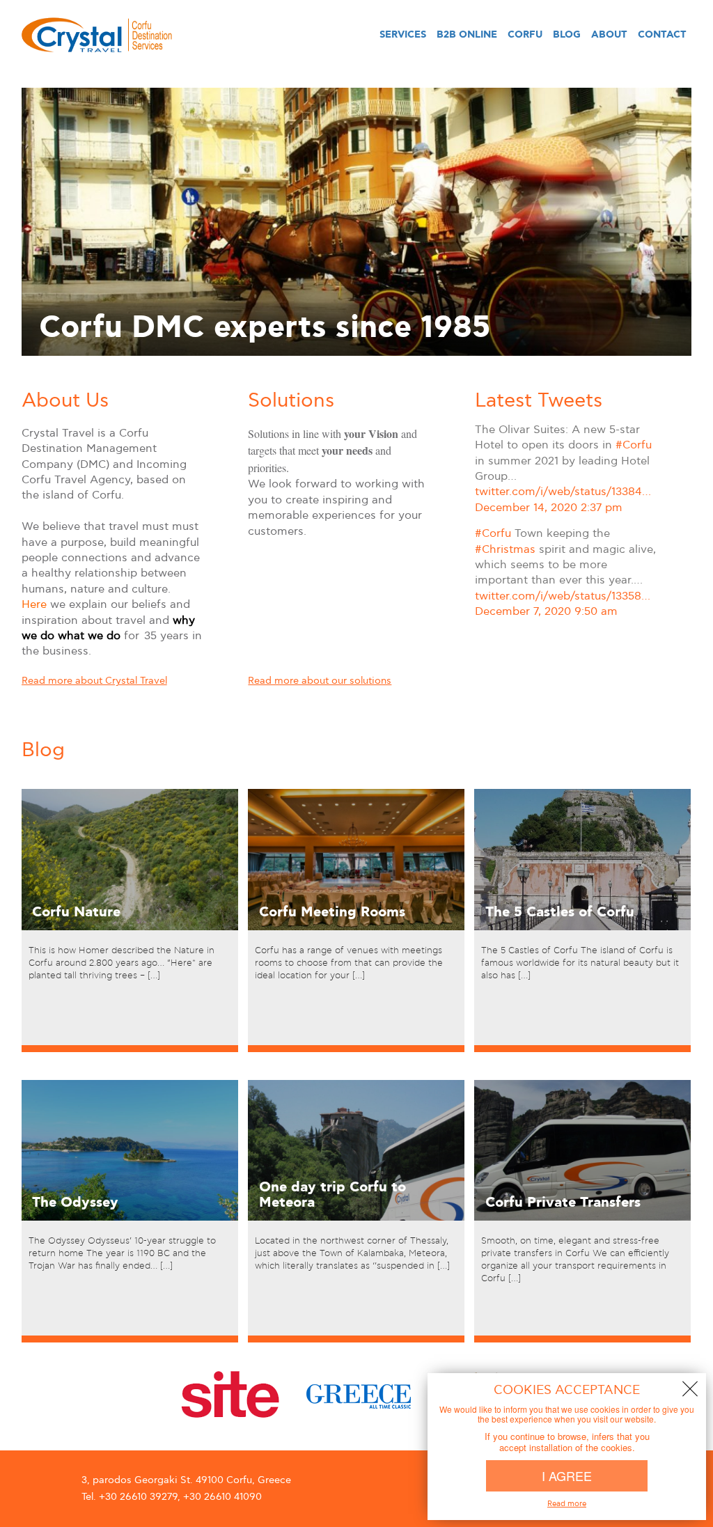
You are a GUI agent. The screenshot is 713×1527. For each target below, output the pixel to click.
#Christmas (505, 549)
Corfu (525, 35)
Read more (69, 1051)
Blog (567, 35)
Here (34, 604)
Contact (662, 35)
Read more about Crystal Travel (94, 681)
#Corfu (634, 445)
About (609, 35)
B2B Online (467, 35)
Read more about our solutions (319, 681)
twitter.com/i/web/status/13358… (562, 596)
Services (402, 35)
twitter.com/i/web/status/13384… (563, 492)
